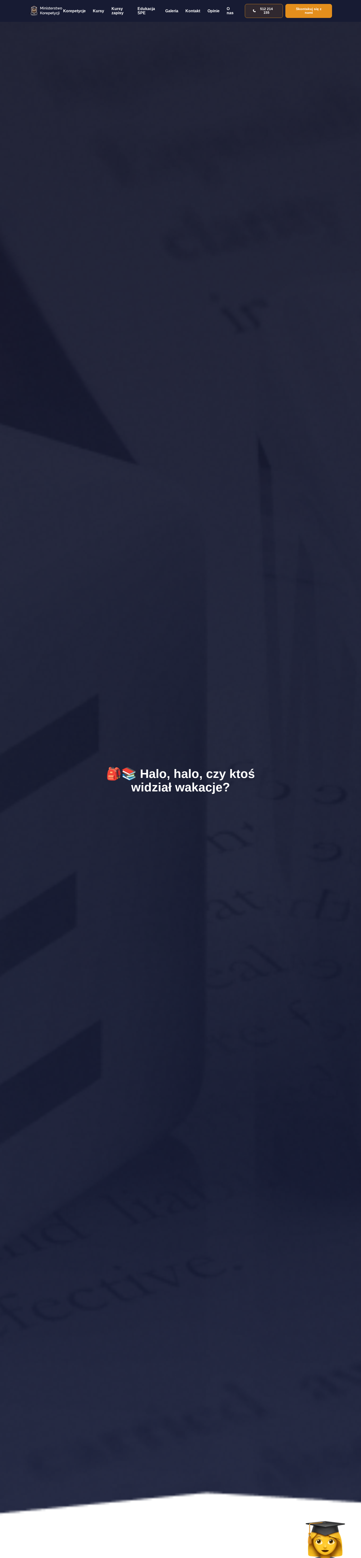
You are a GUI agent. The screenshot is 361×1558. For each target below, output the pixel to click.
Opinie (214, 11)
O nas (230, 11)
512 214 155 (266, 10)
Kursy (98, 11)
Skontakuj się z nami (308, 10)
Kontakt (192, 11)
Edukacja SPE (146, 11)
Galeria (171, 11)
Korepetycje (74, 11)
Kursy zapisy (117, 11)
